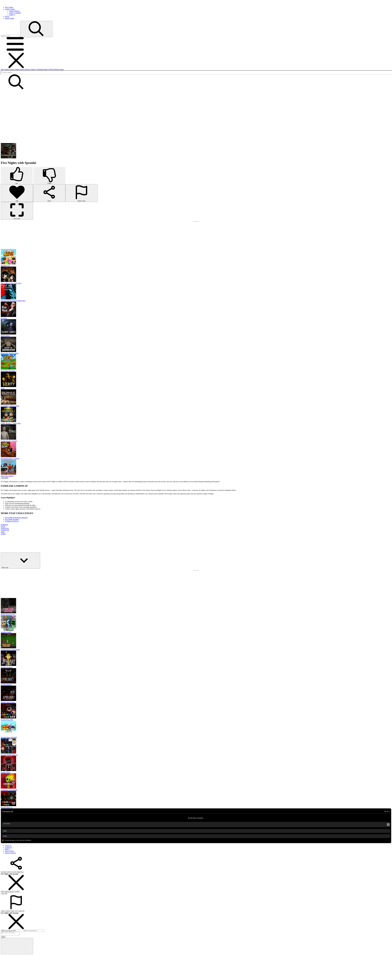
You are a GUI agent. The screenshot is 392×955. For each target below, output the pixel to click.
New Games (5, 69)
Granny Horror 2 (14, 11)
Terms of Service (10, 794)
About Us (8, 787)
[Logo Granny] (10, 4)
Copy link (4, 835)
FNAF (52, 69)
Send (3, 878)
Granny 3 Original (15, 13)
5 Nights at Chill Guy (12, 492)
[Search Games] (36, 29)
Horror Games (59, 69)
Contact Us (8, 789)
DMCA (7, 790)
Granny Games (14, 69)
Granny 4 (12, 14)
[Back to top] (17, 887)
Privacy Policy (9, 792)
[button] (16, 52)
